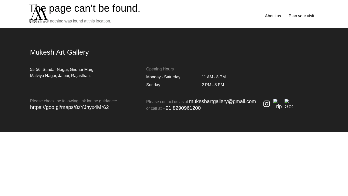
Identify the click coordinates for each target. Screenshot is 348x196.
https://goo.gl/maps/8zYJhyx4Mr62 (69, 107)
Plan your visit (301, 16)
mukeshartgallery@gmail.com (222, 101)
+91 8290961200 (182, 108)
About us (273, 16)
